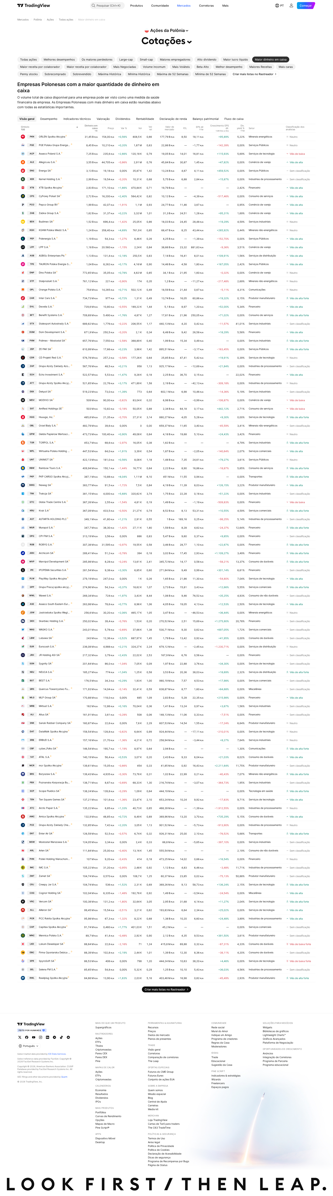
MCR (31, 765)
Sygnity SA (45, 663)
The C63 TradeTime (159, 1127)
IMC (32, 867)
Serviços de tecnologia (262, 153)
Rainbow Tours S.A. (50, 468)
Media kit (153, 1109)
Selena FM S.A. (47, 969)
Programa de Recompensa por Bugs (168, 1161)
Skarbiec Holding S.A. (51, 621)
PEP (32, 238)
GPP (32, 587)
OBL (32, 425)
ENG (32, 170)
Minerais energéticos (260, 136)
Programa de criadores (224, 1038)
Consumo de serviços (261, 196)
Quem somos (155, 1090)
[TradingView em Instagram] (40, 1037)
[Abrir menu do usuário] (291, 5)
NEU (32, 672)
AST (32, 519)
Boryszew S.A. (47, 773)
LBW (32, 638)
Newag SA (45, 485)
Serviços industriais (260, 221)
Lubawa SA (45, 638)
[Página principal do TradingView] (33, 5)
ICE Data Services (57, 1054)
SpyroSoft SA (46, 960)
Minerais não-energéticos (263, 230)
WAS (31, 629)
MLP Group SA (47, 697)
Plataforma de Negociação (278, 1042)
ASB (32, 255)
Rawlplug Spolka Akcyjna (53, 977)
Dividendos (101, 1097)
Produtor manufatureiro (262, 298)
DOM (32, 332)
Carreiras (153, 1105)
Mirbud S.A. (45, 705)
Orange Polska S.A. (50, 289)
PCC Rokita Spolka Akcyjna (54, 918)
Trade (214, 1057)
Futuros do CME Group (161, 1071)
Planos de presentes (159, 1038)
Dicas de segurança (159, 1157)
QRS (32, 689)
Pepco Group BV (48, 204)
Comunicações (257, 289)
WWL (32, 595)
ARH (32, 553)
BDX (32, 221)
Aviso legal (154, 1142)
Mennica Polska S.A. (50, 935)
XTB (32, 187)
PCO (32, 204)
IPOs (98, 1101)
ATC (32, 808)
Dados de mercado (159, 1034)
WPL (32, 451)
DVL (32, 306)
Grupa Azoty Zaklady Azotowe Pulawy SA (55, 366)
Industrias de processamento (265, 179)
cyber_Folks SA (47, 748)
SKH (32, 621)
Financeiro (254, 187)
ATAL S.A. (44, 756)
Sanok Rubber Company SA (54, 722)
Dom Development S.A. (52, 332)
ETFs (98, 1041)
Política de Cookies (158, 1149)
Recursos (153, 1027)
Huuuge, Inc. (46, 417)
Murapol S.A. (46, 527)
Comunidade (160, 5)
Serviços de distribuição (262, 255)
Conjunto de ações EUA (161, 1079)
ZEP (32, 349)
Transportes (255, 476)
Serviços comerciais (260, 451)
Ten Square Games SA (51, 799)
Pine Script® (102, 1127)
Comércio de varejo (260, 162)
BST (32, 680)
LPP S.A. (44, 247)
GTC (32, 502)
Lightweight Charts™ (274, 1034)
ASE (32, 604)
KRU (32, 510)
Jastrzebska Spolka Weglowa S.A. (55, 612)
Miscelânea (255, 688)
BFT (32, 315)
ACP (32, 153)
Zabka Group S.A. (49, 213)
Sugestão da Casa (221, 1064)
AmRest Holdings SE (50, 408)
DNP (32, 272)
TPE (32, 264)
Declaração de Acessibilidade (164, 1153)
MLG (32, 697)
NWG (32, 485)
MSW (32, 842)
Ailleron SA (45, 909)
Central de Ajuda (157, 1101)
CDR (32, 357)
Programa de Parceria (275, 1061)
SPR (32, 961)
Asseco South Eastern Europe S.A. (55, 604)
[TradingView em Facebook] (26, 1037)
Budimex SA (46, 221)
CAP (32, 927)
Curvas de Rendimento (108, 1116)
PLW (32, 578)
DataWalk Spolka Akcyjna (53, 731)
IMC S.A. (44, 867)
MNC (32, 935)
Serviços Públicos (259, 145)
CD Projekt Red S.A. (50, 357)
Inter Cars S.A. (47, 298)
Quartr (64, 1076)
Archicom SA (46, 553)
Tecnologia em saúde (261, 790)
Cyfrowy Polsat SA (49, 196)
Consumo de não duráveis (263, 595)
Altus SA (43, 714)
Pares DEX (101, 1057)
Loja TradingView (157, 1119)
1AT (32, 757)
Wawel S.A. (45, 595)
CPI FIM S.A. (46, 536)
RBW (31, 468)
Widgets (267, 1027)
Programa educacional (275, 1064)
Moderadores (219, 1046)
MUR (31, 527)
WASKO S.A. (46, 629)
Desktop (100, 1142)
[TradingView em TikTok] (61, 1037)
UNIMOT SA (46, 459)
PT (282, 5)
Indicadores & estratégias (225, 1075)
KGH (32, 230)
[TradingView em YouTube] (33, 1037)
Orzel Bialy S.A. (47, 425)
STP (32, 281)
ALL (32, 910)
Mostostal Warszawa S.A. (53, 841)
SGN (32, 663)
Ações (98, 1038)
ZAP (32, 366)
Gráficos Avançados (274, 1038)
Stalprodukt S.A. (48, 281)
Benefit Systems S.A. (50, 315)
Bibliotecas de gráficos (276, 1031)
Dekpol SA (45, 391)
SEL (32, 969)
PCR (32, 918)
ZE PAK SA (45, 349)
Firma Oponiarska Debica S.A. (55, 952)
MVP (31, 561)
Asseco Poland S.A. (50, 153)
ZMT (32, 876)
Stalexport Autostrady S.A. (54, 323)
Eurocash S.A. (46, 646)
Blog (150, 1097)
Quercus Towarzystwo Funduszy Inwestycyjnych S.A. (55, 688)
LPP (32, 247)
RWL (32, 978)
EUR (32, 646)
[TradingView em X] (19, 1037)
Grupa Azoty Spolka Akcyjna (55, 383)
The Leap (153, 1061)
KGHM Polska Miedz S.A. (53, 230)
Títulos (99, 1045)
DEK (32, 391)
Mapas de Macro (104, 1123)
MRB (32, 706)
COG (32, 893)
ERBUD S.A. (45, 739)
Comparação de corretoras (163, 1057)
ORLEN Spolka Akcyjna (52, 136)
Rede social (217, 1027)
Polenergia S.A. (47, 238)
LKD (32, 944)
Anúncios (268, 1053)
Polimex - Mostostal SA (52, 340)
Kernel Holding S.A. (49, 179)
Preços (152, 1031)
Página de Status (157, 1165)
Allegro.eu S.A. (47, 162)
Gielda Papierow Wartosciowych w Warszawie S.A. (55, 434)
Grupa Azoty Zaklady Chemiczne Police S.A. (55, 824)
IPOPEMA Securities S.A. (53, 570)
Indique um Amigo (221, 1034)
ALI (32, 714)
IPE (31, 570)
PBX (32, 782)
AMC (32, 816)
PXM (32, 340)
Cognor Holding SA (49, 892)
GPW (32, 434)
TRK (32, 493)
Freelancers (218, 1083)
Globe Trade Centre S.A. (52, 502)
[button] (145, 5)
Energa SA (45, 170)
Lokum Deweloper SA (51, 943)
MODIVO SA (46, 400)
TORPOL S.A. (46, 442)
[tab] (28, 59)
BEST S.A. (44, 680)
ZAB (32, 213)
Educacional (218, 1061)
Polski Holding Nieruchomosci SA (55, 858)
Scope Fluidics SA (49, 790)
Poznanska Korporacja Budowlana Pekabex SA (55, 782)
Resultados (101, 1093)
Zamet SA (44, 875)
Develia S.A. (45, 306)
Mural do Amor (219, 1031)
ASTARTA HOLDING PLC (53, 519)
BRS (32, 774)
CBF (32, 748)
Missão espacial (157, 1093)
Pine (97, 1061)
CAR (32, 298)
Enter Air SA (45, 833)
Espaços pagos (220, 1087)
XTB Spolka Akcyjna (50, 187)
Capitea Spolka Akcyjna (52, 926)
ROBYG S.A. (45, 544)
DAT (32, 731)
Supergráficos (103, 1027)
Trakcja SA (45, 493)
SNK (32, 723)
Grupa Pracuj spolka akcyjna (55, 587)
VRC (32, 901)
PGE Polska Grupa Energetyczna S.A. (55, 145)
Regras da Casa (220, 1042)
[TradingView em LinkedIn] (47, 1037)
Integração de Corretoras (277, 1057)
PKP (32, 476)
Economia (100, 1090)
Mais (225, 5)
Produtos (136, 5)
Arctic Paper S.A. (48, 807)
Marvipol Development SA (53, 561)
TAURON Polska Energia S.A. (55, 264)
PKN (32, 136)
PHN (32, 859)
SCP (32, 791)
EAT (32, 408)
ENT (32, 833)
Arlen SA (43, 850)
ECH (32, 374)
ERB (32, 740)
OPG (32, 536)
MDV (32, 400)
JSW (32, 612)
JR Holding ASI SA (49, 654)
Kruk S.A (44, 510)
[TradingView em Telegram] (54, 1037)
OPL (32, 289)
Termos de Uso (156, 1138)
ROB (32, 544)
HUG (32, 417)
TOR (32, 442)
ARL (32, 850)
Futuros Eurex (156, 1075)
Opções (99, 1119)
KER (32, 179)
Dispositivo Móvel (105, 1138)
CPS (32, 196)
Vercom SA (45, 901)
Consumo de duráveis (261, 561)
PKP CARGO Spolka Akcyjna (55, 476)
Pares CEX (101, 1053)
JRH (32, 655)
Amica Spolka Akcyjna (51, 816)
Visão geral (154, 1049)
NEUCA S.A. (45, 671)
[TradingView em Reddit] (68, 1037)
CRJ (32, 884)
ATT (32, 383)
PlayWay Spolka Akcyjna (53, 578)
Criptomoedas (103, 1049)
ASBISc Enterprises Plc (52, 255)
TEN (32, 799)
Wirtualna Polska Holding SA (55, 451)
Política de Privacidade (161, 1145)
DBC (32, 952)
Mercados (184, 5)
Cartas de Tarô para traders (164, 1123)
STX (32, 323)
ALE (32, 162)
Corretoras (206, 5)
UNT (32, 459)
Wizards (216, 1079)
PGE (32, 145)
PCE (32, 825)
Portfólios (100, 1112)
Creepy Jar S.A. (48, 884)
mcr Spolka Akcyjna (50, 765)
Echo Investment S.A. (51, 374)
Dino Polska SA (47, 272)
